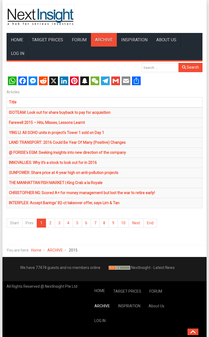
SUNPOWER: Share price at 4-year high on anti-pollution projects (63, 172)
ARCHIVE (104, 39)
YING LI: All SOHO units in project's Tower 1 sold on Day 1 (56, 132)
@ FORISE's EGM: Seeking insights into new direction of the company (67, 152)
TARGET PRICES (47, 39)
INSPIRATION (134, 39)
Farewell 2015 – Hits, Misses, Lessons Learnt (47, 122)
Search (192, 67)
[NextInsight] (41, 16)
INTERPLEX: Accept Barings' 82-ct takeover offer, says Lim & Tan (64, 203)
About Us (166, 39)
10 (123, 223)
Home (36, 250)
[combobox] (160, 67)
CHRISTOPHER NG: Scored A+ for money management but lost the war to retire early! (82, 193)
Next (136, 223)
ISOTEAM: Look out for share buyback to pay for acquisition (59, 112)
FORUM (79, 39)
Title (13, 102)
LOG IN (17, 53)
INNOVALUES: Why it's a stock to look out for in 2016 (53, 162)
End (150, 223)
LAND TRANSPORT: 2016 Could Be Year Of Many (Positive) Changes (67, 142)
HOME (17, 39)
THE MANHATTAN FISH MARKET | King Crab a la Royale (56, 182)
